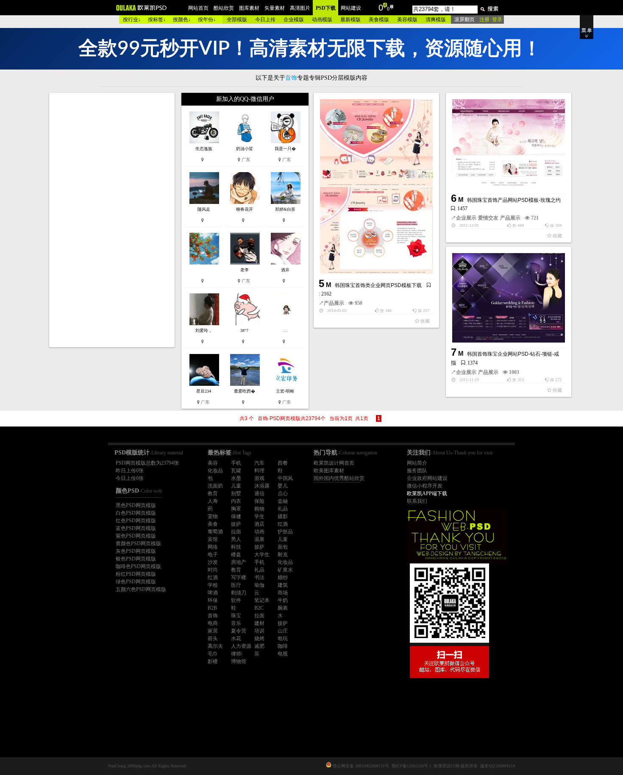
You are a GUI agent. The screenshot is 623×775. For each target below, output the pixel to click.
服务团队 (417, 471)
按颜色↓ (182, 19)
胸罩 (236, 509)
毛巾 (213, 654)
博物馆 (238, 661)
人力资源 (241, 646)
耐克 (283, 555)
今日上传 (265, 19)
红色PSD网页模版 (136, 521)
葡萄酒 (215, 532)
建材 (259, 623)
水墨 (236, 478)
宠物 (213, 516)
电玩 (283, 638)
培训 (259, 631)
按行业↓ (132, 19)
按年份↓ (207, 19)
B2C (259, 608)
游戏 (259, 478)
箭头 (213, 638)
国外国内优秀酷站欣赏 (339, 478)
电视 (283, 654)
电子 (213, 555)
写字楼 (238, 577)
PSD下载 (326, 8)
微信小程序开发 (424, 486)
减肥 (259, 646)
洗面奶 (215, 486)
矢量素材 (274, 8)
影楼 (213, 661)
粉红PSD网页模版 (136, 574)
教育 (213, 493)
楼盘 (236, 555)
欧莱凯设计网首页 (334, 463)
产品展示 (334, 303)
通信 (259, 493)
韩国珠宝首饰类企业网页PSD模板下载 (378, 285)
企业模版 (294, 19)
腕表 (283, 608)
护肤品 (285, 532)
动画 (259, 532)
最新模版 (350, 19)
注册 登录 (490, 19)
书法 (259, 577)
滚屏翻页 (464, 19)
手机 (236, 463)
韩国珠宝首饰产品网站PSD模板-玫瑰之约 (514, 200)
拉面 (236, 532)
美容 (213, 463)
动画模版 (322, 19)
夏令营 (238, 631)
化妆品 (215, 471)
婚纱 (283, 577)
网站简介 (417, 463)
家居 (213, 631)
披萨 (236, 524)
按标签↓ (157, 19)
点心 (283, 493)
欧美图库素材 (329, 471)
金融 (283, 501)
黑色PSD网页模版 (136, 505)
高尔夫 (215, 646)
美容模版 (407, 19)
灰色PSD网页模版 (136, 551)
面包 (283, 547)
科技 (236, 547)
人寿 (213, 501)
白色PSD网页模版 (136, 513)
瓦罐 (236, 471)
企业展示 (466, 218)
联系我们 (417, 501)
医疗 (236, 585)
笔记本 (262, 600)
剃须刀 (238, 593)
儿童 (236, 486)
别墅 (236, 493)
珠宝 (236, 616)
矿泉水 (285, 570)
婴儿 (283, 486)
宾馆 (213, 539)
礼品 (283, 509)
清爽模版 (436, 19)
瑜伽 (259, 585)
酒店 (259, 524)
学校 (213, 585)
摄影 (283, 516)
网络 (213, 547)
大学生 (262, 555)
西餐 (283, 463)
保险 (259, 501)
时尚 (213, 570)
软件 (236, 600)
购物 (259, 509)
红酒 (283, 524)
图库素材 (249, 8)
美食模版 (379, 19)
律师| (236, 654)
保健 (236, 516)
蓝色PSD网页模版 (136, 528)
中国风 (285, 478)
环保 (213, 600)
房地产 (238, 562)
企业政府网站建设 (427, 478)
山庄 (283, 631)
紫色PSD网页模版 (136, 536)
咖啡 (283, 646)
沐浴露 (262, 486)
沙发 (213, 562)
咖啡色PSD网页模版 (138, 566)
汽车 (259, 463)
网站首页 (198, 8)
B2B (212, 608)
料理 (259, 471)
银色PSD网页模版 (136, 559)
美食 (213, 524)
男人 (236, 539)
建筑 (283, 585)
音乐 (236, 623)
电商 (213, 623)
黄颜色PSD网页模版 (138, 543)
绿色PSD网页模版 (136, 582)
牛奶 (283, 600)
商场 (283, 593)
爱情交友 (488, 218)
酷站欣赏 (224, 8)
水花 (236, 638)
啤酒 (213, 593)
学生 (259, 516)
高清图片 (300, 8)
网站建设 (351, 8)
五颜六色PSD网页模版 (141, 589)
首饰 (213, 616)
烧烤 (259, 638)
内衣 (236, 501)
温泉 (259, 539)
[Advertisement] (112, 220)
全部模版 (237, 19)
